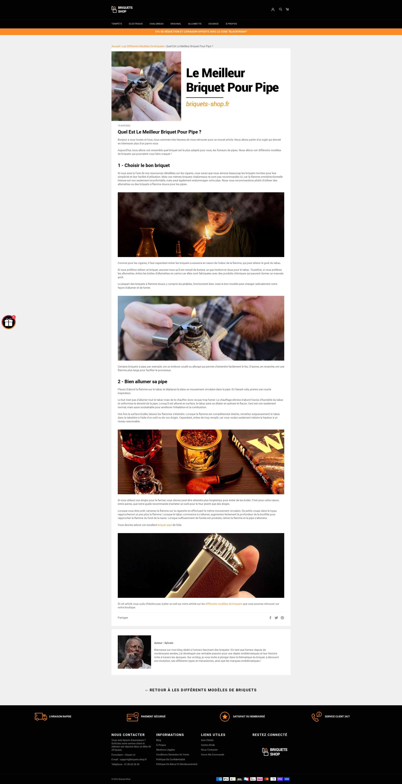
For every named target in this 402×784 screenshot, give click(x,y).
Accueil (115, 46)
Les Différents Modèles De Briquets (143, 46)
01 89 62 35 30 (131, 764)
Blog (158, 740)
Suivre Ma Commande (212, 754)
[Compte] (272, 9)
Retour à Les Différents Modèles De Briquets (202, 690)
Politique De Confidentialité (170, 759)
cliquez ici (130, 754)
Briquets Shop (124, 779)
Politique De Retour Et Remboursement (176, 764)
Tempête (116, 23)
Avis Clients (207, 740)
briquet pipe (165, 524)
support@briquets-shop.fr (133, 759)
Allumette (194, 23)
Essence (214, 23)
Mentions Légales (165, 749)
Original (176, 23)
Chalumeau (156, 23)
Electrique (136, 23)
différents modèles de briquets (224, 603)
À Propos (231, 23)
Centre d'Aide (208, 745)
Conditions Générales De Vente (172, 754)
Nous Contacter (209, 749)
